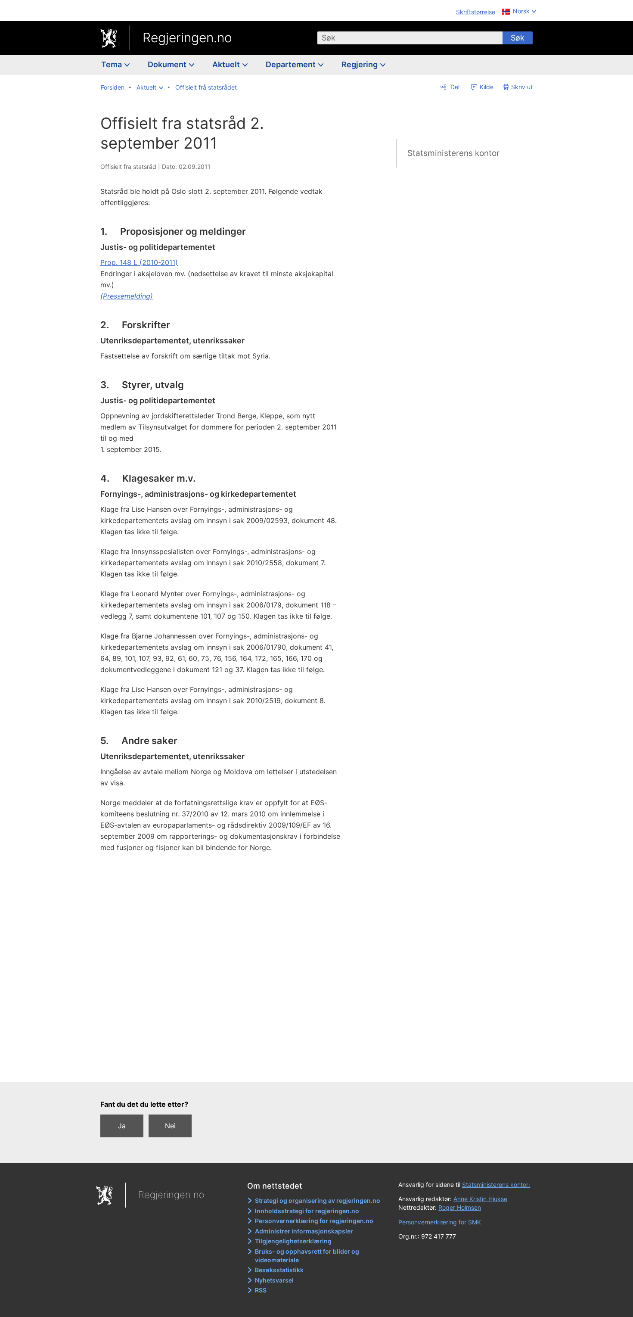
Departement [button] (291, 64)
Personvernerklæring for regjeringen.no (314, 1220)
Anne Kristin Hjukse (480, 1198)
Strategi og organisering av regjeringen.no (317, 1200)
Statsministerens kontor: (496, 1184)
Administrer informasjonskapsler (304, 1231)
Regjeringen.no (187, 37)
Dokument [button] (168, 64)
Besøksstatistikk (279, 1269)
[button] (150, 87)
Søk (517, 37)
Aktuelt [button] (227, 64)
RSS (261, 1290)
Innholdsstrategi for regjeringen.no (307, 1210)
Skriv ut (522, 86)
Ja (122, 1125)
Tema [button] (112, 64)
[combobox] (410, 37)
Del (454, 86)
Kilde (485, 86)
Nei (170, 1125)
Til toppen (225, 1069)
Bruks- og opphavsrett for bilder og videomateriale (307, 1256)
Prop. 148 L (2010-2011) (139, 262)
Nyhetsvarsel (274, 1280)
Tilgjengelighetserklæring (293, 1241)
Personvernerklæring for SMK (439, 1222)
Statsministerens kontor (453, 153)
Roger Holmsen (459, 1207)
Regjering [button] (360, 64)
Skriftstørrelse (475, 12)
